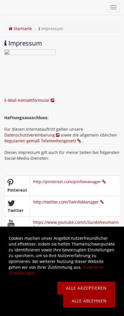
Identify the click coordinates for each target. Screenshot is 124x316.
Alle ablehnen (89, 301)
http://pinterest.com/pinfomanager (67, 181)
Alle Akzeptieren (86, 288)
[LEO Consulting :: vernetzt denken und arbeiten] (3, 7)
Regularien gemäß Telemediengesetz (40, 141)
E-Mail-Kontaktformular (27, 100)
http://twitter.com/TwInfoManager (66, 202)
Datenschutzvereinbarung (30, 135)
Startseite (22, 28)
